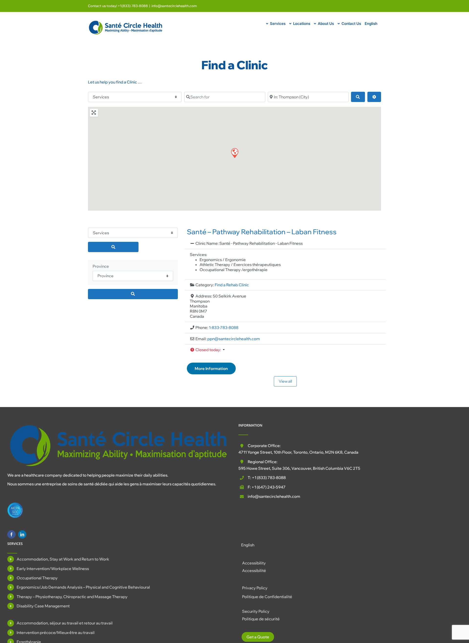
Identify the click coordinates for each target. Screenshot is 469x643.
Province (101, 266)
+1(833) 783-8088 (133, 6)
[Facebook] (11, 534)
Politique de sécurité (261, 618)
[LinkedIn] (22, 534)
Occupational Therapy (37, 577)
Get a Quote (257, 636)
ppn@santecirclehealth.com (233, 338)
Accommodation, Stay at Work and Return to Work (63, 559)
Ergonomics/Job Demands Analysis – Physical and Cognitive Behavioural (83, 587)
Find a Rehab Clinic (232, 284)
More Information (211, 368)
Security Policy (255, 611)
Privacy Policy (254, 587)
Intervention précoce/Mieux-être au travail (56, 632)
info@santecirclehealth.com (174, 6)
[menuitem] (371, 23)
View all (285, 381)
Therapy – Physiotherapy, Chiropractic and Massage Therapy (72, 596)
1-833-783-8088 (223, 327)
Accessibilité (254, 570)
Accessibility (254, 563)
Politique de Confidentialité (267, 596)
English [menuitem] (247, 544)
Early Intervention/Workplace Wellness (53, 568)
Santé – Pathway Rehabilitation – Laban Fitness (262, 231)
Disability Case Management (43, 605)
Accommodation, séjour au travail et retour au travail (65, 623)
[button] (234, 153)
